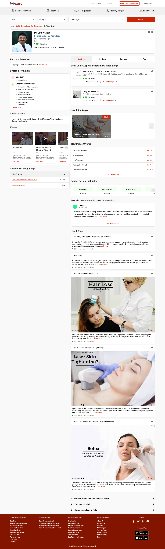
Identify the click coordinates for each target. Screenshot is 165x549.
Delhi (18, 26)
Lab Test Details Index (76, 537)
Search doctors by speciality (49, 525)
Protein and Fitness (16, 525)
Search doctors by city (46, 521)
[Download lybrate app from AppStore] (142, 539)
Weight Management (17, 532)
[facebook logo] (133, 522)
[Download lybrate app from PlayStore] (142, 534)
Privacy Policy (102, 532)
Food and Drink (15, 535)
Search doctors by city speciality (50, 528)
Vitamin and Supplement (18, 523)
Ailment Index (73, 535)
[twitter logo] (138, 522)
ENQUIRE (106, 117)
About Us (100, 521)
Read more (16, 161)
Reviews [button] (102, 59)
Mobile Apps (101, 528)
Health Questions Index (76, 525)
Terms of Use (102, 530)
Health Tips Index (74, 523)
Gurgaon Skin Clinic (18, 185)
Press (99, 537)
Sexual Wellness (15, 530)
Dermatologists (27, 26)
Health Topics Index (75, 530)
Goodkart (13, 521)
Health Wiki (72, 521)
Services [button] (123, 59)
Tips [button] (144, 59)
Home (12, 26)
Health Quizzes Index (75, 528)
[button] (22, 138)
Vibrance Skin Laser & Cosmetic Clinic (24, 180)
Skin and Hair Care (16, 528)
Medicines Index (74, 532)
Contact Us (101, 523)
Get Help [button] (81, 59)
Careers (100, 525)
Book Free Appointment (129, 3)
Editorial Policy (102, 535)
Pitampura (38, 26)
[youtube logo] (147, 522)
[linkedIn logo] (143, 522)
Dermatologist (17, 157)
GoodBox (13, 541)
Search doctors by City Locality (49, 523)
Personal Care (15, 537)
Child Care (13, 539)
